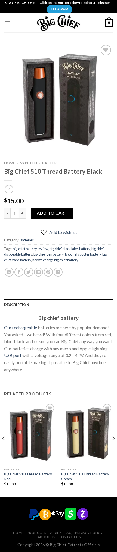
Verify (55, 533)
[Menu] (7, 23)
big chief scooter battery (83, 254)
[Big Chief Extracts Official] (58, 22)
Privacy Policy (89, 533)
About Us (46, 537)
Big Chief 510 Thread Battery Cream (85, 476)
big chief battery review (30, 249)
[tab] (58, 304)
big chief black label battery (70, 249)
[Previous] (4, 449)
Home (9, 163)
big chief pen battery (48, 254)
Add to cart (52, 212)
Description (16, 304)
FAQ (68, 533)
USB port (12, 355)
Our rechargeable (20, 327)
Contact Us (70, 537)
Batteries (52, 163)
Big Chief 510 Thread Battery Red (28, 476)
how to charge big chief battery (55, 260)
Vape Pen (28, 163)
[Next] (113, 449)
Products (36, 533)
